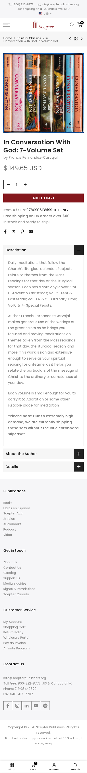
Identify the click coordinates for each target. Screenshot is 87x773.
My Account (12, 621)
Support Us (11, 578)
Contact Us (12, 567)
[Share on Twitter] (14, 232)
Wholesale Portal (16, 637)
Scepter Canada (16, 594)
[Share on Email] (31, 232)
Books (7, 503)
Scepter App (13, 513)
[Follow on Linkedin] (26, 705)
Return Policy (13, 632)
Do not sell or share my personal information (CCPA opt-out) (43, 738)
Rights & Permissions (19, 589)
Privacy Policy (43, 743)
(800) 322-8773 (22, 4)
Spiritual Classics (29, 38)
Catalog (9, 573)
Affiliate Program (16, 648)
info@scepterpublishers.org (60, 4)
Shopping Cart (14, 627)
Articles (9, 518)
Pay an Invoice (14, 643)
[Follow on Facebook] (7, 705)
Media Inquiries (14, 583)
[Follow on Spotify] (45, 705)
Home (7, 38)
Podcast (9, 529)
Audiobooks (12, 524)
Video (7, 535)
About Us (10, 562)
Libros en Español (16, 508)
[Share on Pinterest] (22, 232)
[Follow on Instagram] (17, 705)
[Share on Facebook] (5, 232)
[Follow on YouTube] (35, 705)
